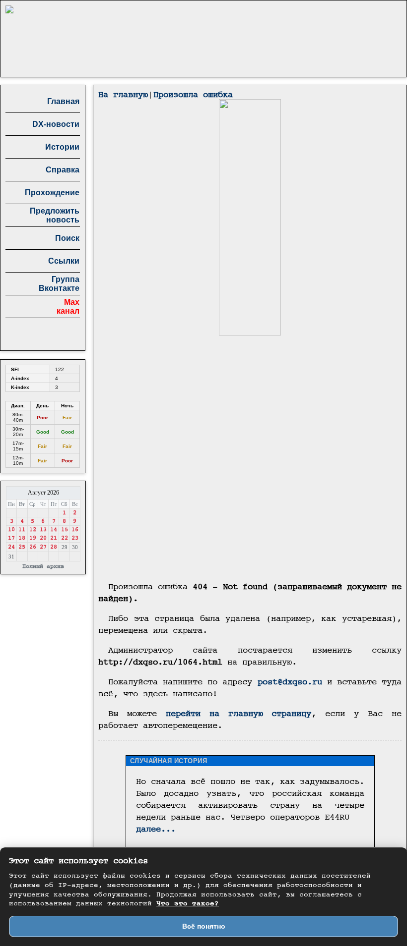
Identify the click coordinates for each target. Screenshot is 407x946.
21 (53, 538)
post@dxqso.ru (290, 682)
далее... (156, 829)
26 (32, 547)
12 (32, 529)
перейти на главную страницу (239, 714)
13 (43, 529)
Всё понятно (203, 926)
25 (21, 547)
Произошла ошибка (193, 95)
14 (53, 529)
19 (32, 538)
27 (43, 547)
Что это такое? (187, 904)
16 (74, 529)
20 (43, 538)
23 (74, 538)
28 (53, 547)
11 (21, 529)
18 (21, 538)
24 (11, 547)
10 (11, 529)
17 (11, 538)
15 (64, 529)
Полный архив (43, 566)
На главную (123, 95)
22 (64, 538)
